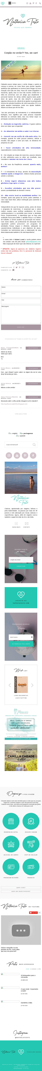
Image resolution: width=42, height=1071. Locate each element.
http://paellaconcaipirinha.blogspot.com (14, 404)
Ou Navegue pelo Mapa (21, 644)
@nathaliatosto (22, 1037)
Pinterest (33, 3)
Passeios (31, 877)
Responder (33, 348)
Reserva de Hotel (11, 832)
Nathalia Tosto (22, 263)
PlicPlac (26, 1068)
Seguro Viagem (31, 832)
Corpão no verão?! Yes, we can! (21, 53)
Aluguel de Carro (11, 854)
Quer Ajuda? (21, 887)
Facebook (36, 3)
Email (23, 267)
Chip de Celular (31, 854)
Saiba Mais (16, 527)
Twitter (16, 267)
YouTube (30, 3)
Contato (26, 527)
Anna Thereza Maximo (9, 397)
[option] (21, 687)
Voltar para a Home (21, 413)
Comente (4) (6, 270)
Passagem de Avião (11, 877)
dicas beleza (6, 383)
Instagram (27, 3)
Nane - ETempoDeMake (10, 347)
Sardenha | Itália (26, 1003)
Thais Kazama (23, 1066)
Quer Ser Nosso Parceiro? (21, 891)
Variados (21, 48)
